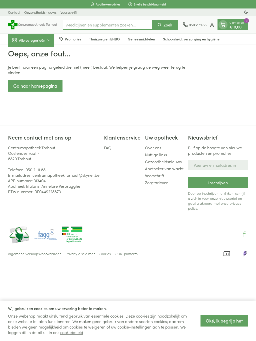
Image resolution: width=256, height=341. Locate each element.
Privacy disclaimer (80, 253)
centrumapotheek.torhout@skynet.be (66, 175)
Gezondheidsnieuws (40, 12)
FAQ (108, 147)
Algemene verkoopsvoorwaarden (35, 253)
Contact (14, 12)
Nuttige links (156, 154)
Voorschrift (68, 12)
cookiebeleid (71, 332)
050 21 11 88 (36, 169)
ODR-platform (126, 253)
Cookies (105, 253)
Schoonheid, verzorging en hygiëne (191, 38)
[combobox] (107, 25)
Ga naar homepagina (35, 86)
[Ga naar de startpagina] (33, 24)
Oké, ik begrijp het (224, 321)
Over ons (153, 147)
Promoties (73, 38)
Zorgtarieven (156, 182)
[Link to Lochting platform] (245, 254)
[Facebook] (244, 234)
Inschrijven (218, 182)
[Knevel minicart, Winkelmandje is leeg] (223, 24)
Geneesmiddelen (141, 38)
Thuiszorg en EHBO (104, 38)
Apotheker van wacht (164, 168)
